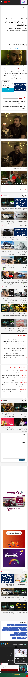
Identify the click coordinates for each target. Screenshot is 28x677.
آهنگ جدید (12, 627)
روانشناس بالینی (10, 625)
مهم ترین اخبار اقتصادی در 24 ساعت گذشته (10, 375)
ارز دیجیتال (24, 627)
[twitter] (3, 644)
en (8, 1)
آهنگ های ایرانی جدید (21, 637)
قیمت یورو (9, 654)
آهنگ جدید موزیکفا (15, 630)
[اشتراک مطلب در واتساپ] (13, 49)
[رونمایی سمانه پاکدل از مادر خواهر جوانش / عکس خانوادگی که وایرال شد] (21, 653)
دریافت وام (8, 90)
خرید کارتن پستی (6, 630)
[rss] (7, 644)
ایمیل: (23, 442)
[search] (5, 2)
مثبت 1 (16, 632)
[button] (16, 647)
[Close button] (27, 664)
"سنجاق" (25, 644)
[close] (27, 676)
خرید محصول (9, 670)
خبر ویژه (21, 98)
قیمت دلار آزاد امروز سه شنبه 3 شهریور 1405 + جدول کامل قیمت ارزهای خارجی (12, 379)
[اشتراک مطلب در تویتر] (15, 49)
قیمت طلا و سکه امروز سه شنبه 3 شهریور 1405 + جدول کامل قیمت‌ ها (13, 372)
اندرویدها (14, 637)
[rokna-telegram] (1, 644)
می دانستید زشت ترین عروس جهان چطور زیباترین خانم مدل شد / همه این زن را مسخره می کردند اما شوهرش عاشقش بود (13, 344)
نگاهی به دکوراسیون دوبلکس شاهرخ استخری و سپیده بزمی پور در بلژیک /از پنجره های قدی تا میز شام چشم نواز (13, 354)
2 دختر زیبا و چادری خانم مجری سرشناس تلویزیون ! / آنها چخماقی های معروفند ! (13, 359)
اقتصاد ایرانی (17, 625)
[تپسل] (2, 81)
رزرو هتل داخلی (23, 630)
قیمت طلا (9, 656)
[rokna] (23, 2)
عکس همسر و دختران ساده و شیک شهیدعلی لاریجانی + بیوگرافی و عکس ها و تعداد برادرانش (13, 349)
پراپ (20, 627)
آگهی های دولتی (11, 660)
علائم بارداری (6, 627)
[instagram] (5, 644)
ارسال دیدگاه (22, 460)
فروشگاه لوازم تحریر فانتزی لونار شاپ (18, 635)
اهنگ (17, 627)
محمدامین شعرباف (22, 69)
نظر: (23, 447)
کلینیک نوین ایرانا (22, 632)
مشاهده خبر (5, 179)
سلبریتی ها (23, 625)
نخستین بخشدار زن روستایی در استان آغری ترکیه (14, 339)
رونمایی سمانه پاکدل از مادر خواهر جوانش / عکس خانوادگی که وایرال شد (20, 660)
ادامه (2, 363)
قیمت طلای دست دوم (14, 658)
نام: (24, 439)
